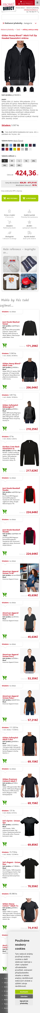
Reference (8, 1000)
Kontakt (7, 1008)
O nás (6, 991)
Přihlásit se (29, 4)
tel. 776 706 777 (31, 12)
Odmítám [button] (24, 996)
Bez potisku (11, 198)
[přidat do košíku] (4, 345)
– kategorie (18, 23)
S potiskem (31, 198)
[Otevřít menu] (37, 2)
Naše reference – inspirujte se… (19, 251)
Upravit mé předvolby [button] (24, 1002)
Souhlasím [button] (24, 992)
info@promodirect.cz (31, 10)
